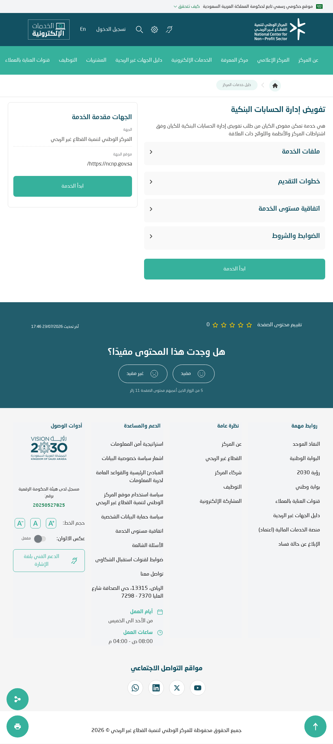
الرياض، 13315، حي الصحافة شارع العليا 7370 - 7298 (127, 592)
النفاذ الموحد (306, 444)
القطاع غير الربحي (224, 458)
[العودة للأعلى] (315, 726)
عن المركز (232, 444)
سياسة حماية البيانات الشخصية (132, 517)
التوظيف (232, 487)
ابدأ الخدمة (234, 269)
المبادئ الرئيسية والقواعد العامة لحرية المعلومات (129, 476)
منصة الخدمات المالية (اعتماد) (289, 530)
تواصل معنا (151, 574)
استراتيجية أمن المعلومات (137, 444)
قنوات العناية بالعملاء (297, 501)
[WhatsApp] (135, 688)
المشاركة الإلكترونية (221, 501)
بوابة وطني (308, 487)
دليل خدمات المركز (237, 85)
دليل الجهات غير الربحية (296, 515)
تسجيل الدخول (111, 29)
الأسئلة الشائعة (147, 545)
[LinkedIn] (156, 688)
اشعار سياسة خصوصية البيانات (132, 458)
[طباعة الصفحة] (18, 726)
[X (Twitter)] (177, 688)
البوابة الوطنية (305, 458)
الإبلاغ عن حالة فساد (299, 544)
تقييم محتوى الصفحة (279, 325)
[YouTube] (198, 688)
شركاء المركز (228, 473)
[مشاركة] (18, 699)
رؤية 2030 (308, 473)
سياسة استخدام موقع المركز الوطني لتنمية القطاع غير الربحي (129, 498)
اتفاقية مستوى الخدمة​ (139, 531)
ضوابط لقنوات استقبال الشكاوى (129, 560)
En (83, 29)
